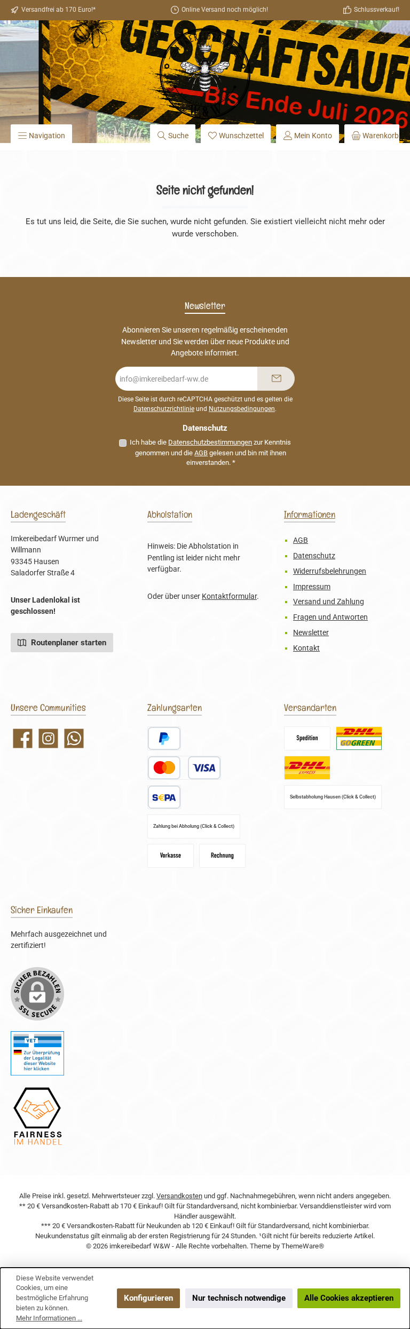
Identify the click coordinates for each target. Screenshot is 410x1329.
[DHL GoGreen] (359, 738)
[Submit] (276, 379)
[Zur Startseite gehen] (205, 73)
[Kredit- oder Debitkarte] (184, 768)
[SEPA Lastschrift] (164, 797)
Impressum (311, 586)
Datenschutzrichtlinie (163, 409)
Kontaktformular (229, 596)
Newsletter (311, 632)
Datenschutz (314, 555)
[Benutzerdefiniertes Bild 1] (37, 1053)
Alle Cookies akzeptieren (348, 1298)
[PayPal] (164, 738)
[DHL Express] (307, 768)
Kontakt (306, 648)
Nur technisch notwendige (239, 1298)
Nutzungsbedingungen (242, 409)
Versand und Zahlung (328, 601)
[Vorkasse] (170, 856)
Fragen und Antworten (330, 617)
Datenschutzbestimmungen (210, 442)
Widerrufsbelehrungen (329, 571)
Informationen (309, 514)
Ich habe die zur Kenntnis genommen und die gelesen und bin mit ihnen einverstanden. (210, 452)
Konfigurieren (148, 1298)
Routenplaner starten (67, 642)
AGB (201, 453)
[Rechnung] (222, 856)
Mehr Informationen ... (49, 1318)
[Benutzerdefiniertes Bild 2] (37, 1116)
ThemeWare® (302, 1246)
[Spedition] (307, 738)
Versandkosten (179, 1196)
